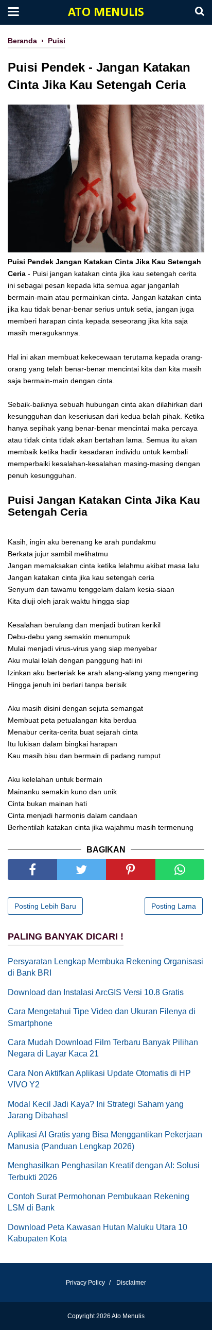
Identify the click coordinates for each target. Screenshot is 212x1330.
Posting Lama (173, 906)
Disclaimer (131, 1282)
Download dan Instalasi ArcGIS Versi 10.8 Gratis (96, 992)
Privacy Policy (85, 1282)
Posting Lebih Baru (45, 906)
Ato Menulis (106, 12)
